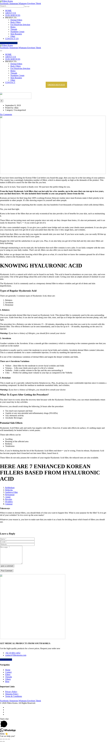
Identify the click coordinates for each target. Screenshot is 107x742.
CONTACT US (12, 38)
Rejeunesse (9, 494)
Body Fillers (15, 22)
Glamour (9, 504)
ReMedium (9, 487)
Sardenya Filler (11, 492)
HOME (8, 10)
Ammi (7, 497)
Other (12, 36)
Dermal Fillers (16, 20)
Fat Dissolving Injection (20, 24)
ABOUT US (10, 13)
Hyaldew (9, 502)
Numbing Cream (17, 31)
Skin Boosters (16, 34)
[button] (8, 43)
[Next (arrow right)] (4, 741)
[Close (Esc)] (1, 739)
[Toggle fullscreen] (6, 739)
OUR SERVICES (12, 15)
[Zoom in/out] (9, 739)
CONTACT (10, 82)
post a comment (7, 566)
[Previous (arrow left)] (1, 741)
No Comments (6, 114)
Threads (13, 29)
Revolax (8, 499)
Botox (13, 27)
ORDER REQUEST (56, 85)
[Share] (4, 739)
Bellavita (9, 490)
